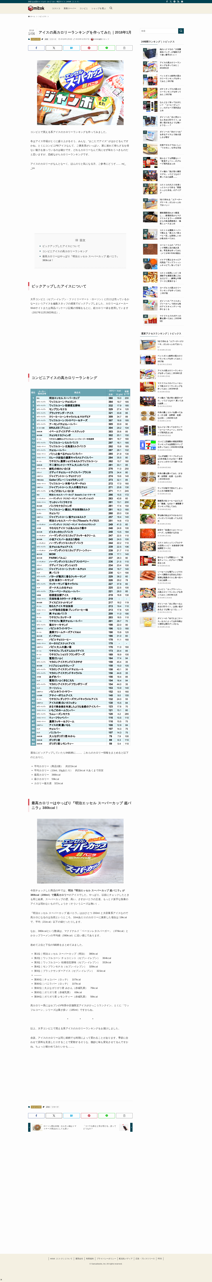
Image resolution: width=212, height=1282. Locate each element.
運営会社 (79, 1259)
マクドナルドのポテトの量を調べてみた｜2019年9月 (170, 318)
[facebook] (167, 1)
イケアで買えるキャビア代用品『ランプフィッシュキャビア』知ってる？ (170, 262)
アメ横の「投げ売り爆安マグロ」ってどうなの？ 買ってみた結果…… (170, 174)
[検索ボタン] (111, 8)
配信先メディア (126, 1259)
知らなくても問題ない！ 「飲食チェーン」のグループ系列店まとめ (170, 161)
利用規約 (90, 1259)
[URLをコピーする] (124, 48)
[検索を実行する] (181, 31)
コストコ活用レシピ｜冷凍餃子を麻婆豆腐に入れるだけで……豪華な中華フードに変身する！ (170, 277)
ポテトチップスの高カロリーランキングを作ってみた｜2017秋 (170, 92)
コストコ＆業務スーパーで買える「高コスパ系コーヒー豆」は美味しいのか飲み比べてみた (170, 234)
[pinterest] (174, 1)
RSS (160, 1259)
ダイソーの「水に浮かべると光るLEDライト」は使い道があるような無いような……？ (170, 121)
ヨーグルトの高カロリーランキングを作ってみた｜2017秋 (170, 290)
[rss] (178, 1)
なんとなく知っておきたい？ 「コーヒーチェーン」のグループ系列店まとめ (170, 106)
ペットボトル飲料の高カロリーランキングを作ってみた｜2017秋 (170, 78)
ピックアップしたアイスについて (61, 246)
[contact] (182, 1)
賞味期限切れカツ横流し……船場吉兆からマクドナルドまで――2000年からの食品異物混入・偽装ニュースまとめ (170, 218)
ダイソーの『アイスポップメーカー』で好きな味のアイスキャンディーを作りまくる (170, 305)
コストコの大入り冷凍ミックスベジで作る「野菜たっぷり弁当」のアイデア (170, 189)
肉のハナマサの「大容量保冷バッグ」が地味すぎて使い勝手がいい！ (170, 52)
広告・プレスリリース (145, 1259)
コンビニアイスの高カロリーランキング (65, 251)
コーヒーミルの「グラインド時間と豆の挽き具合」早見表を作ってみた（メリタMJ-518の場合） (171, 249)
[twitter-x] (171, 1)
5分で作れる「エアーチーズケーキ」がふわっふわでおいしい (171, 202)
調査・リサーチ (50, 39)
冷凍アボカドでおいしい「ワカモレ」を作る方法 (170, 146)
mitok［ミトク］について (61, 1259)
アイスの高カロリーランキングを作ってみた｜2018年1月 (170, 65)
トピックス (35, 39)
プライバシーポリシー (106, 1259)
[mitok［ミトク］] (36, 8)
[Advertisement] (54, 198)
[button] (1, 1280)
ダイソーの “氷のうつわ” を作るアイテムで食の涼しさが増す (171, 134)
